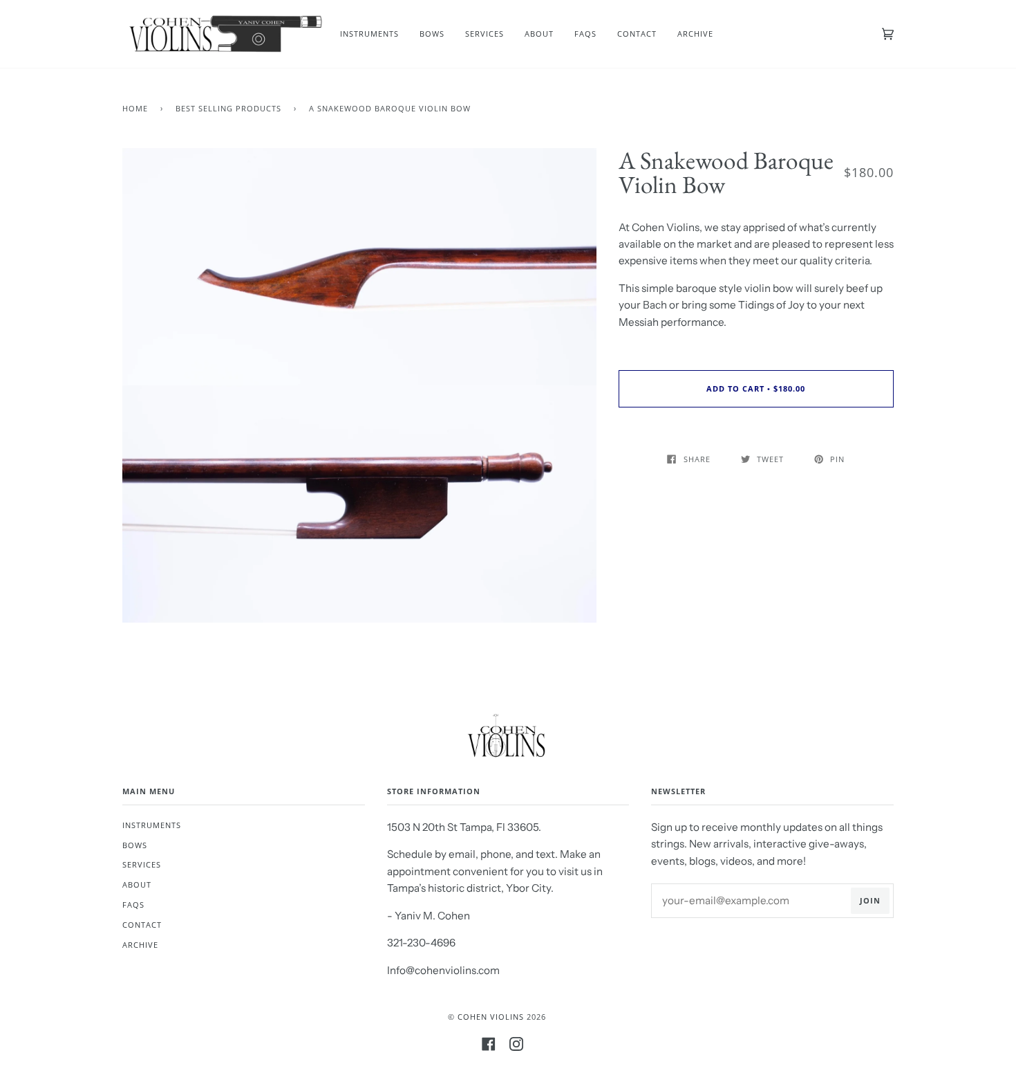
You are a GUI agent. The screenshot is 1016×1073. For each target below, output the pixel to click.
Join (870, 900)
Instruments (151, 825)
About (136, 884)
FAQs (133, 904)
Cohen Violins (491, 1016)
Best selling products (228, 108)
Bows (134, 845)
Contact (142, 924)
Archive (140, 944)
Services (141, 864)
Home (135, 108)
